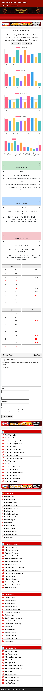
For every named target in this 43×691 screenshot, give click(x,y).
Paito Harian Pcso (9, 576)
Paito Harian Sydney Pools (12, 585)
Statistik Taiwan (9, 641)
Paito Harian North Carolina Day (13, 573)
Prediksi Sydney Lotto (10, 531)
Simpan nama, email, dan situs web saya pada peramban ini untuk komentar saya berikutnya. (19, 411)
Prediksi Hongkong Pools (11, 508)
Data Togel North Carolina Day (13, 668)
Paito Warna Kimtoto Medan (13, 449)
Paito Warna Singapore (12, 470)
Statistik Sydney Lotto (11, 635)
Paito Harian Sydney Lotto (12, 582)
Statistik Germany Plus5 (12, 606)
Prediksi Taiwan (9, 537)
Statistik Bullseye (10, 598)
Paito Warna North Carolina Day (14, 458)
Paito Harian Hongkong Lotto (13, 559)
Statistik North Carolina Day (13, 624)
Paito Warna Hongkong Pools (13, 444)
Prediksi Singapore (9, 528)
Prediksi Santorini (9, 525)
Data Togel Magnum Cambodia (13, 665)
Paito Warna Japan (10, 446)
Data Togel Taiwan (10, 683)
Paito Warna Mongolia (11, 455)
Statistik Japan (9, 615)
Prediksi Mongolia (9, 520)
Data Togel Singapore (10, 674)
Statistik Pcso (9, 627)
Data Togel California (10, 651)
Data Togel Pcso (9, 671)
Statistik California (10, 600)
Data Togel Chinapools (11, 654)
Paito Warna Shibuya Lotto (13, 467)
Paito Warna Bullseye (11, 435)
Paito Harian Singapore (11, 579)
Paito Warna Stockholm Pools (14, 472)
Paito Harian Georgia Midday (12, 556)
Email (4, 395)
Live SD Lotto (14, 5)
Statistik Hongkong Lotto (12, 609)
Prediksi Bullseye (9, 496)
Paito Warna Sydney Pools (13, 478)
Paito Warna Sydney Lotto (12, 475)
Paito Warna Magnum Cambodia (14, 452)
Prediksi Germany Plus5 (11, 502)
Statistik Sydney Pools (11, 638)
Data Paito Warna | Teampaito (14, 2)
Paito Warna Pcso (10, 461)
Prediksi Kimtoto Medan (11, 514)
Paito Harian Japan (10, 564)
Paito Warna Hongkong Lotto (13, 441)
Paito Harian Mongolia (11, 570)
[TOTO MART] (21, 24)
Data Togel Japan (9, 663)
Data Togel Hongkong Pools (12, 660)
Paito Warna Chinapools (12, 438)
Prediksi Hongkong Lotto (11, 505)
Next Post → (38, 355)
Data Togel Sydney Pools (12, 680)
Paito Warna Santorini (11, 464)
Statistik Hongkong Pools (12, 612)
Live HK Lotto (5, 5)
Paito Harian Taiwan (10, 588)
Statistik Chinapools (11, 603)
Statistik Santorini (10, 629)
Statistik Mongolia (10, 621)
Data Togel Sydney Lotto (11, 677)
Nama (4, 388)
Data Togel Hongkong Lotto (12, 657)
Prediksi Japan (8, 511)
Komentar (5, 367)
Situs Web (5, 401)
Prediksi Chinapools (10, 499)
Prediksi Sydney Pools (11, 534)
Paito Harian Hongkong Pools (13, 561)
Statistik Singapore (21, 31)
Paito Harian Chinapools (11, 553)
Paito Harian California (11, 550)
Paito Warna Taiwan (11, 481)
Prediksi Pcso (8, 523)
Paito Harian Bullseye (10, 547)
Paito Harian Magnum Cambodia (14, 567)
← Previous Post (6, 355)
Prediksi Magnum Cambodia (12, 517)
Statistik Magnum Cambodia (13, 618)
